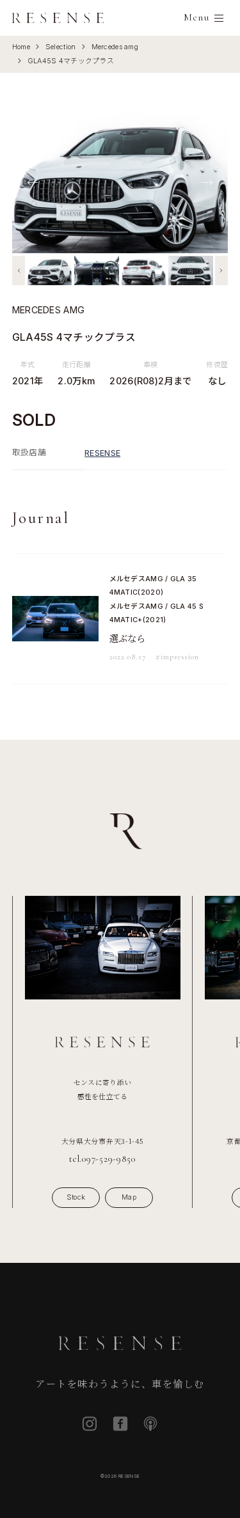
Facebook (120, 1423)
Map (129, 1197)
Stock (76, 1197)
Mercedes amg (115, 47)
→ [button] (207, 181)
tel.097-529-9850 (102, 1159)
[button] (18, 270)
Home (21, 47)
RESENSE (102, 453)
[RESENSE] (58, 18)
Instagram (89, 1423)
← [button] (32, 181)
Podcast (150, 1423)
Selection (60, 47)
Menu (196, 17)
